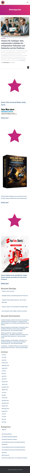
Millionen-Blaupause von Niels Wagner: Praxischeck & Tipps (14, 327)
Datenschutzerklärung (7, 434)
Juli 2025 (4, 370)
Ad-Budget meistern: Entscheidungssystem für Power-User (15, 295)
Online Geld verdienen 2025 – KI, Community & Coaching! (14, 457)
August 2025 (4, 368)
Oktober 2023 (5, 405)
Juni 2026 (4, 357)
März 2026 (4, 360)
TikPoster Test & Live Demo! (8, 291)
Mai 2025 (4, 373)
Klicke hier (4, 118)
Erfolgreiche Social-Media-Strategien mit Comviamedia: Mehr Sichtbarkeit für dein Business (15, 323)
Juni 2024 (4, 392)
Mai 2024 (4, 395)
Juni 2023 (4, 416)
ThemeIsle (20, 469)
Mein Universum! (5, 455)
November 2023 (5, 403)
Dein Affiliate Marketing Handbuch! (9, 436)
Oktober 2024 (5, 389)
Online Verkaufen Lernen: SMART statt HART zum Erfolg (14, 311)
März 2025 (4, 379)
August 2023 (4, 411)
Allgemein (3, 38)
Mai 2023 (4, 419)
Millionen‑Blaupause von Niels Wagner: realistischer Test (14, 340)
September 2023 (5, 408)
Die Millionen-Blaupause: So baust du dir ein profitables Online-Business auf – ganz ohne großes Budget (14, 336)
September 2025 (5, 365)
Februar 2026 (5, 362)
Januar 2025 (4, 384)
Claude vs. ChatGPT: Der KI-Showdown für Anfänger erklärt (15, 306)
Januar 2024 (4, 397)
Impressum (4, 452)
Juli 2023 (4, 414)
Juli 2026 (4, 354)
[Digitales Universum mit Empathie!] (3, 2)
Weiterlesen (22, 60)
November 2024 (5, 387)
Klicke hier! (5, 202)
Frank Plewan (4, 346)
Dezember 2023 (5, 400)
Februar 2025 (5, 381)
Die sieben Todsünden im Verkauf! (9, 439)
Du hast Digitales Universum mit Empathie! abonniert (13, 447)
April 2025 (4, 376)
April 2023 (4, 422)
